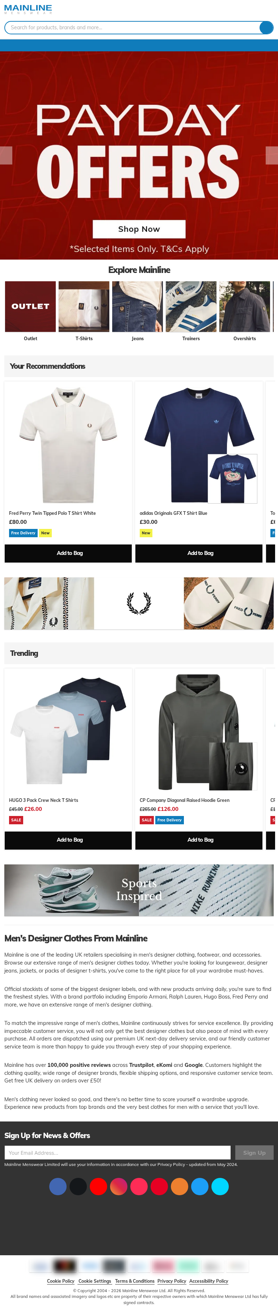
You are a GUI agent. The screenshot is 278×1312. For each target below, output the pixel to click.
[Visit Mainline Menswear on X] (78, 1186)
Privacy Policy (171, 1164)
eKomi (164, 1065)
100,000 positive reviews (79, 1065)
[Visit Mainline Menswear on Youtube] (98, 1186)
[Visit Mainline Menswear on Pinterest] (159, 1186)
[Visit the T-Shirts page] (84, 306)
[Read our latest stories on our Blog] (179, 1186)
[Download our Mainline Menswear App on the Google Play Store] (220, 1186)
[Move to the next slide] (272, 155)
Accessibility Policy (208, 1281)
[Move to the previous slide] (6, 155)
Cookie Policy (61, 1281)
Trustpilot (141, 1065)
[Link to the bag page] (247, 10)
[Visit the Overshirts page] (244, 306)
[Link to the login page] (256, 10)
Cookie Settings (94, 1281)
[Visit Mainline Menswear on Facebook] (58, 1186)
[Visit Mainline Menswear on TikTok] (139, 1186)
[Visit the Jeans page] (137, 306)
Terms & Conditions (135, 1281)
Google (194, 1065)
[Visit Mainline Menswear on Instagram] (118, 1186)
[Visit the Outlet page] (30, 306)
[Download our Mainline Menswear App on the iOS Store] (199, 1186)
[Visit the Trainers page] (191, 306)
